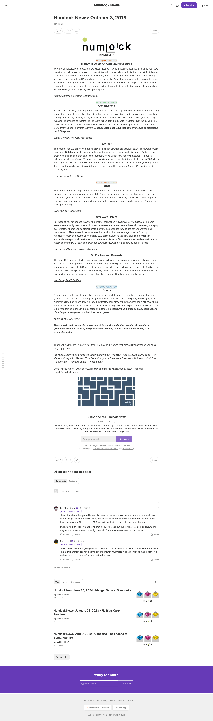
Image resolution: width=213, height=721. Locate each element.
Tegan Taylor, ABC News (67, 319)
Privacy (104, 700)
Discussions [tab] (76, 582)
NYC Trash (151, 358)
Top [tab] (57, 582)
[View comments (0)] (82, 649)
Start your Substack (99, 707)
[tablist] (66, 481)
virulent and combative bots (143, 239)
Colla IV (116, 243)
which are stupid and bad (117, 114)
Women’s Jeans (78, 362)
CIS (74, 243)
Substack (92, 714)
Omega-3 (68, 358)
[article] (106, 596)
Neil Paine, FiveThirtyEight (67, 280)
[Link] (49, 62)
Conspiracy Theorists (108, 358)
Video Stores (96, 362)
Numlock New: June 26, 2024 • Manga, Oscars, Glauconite (92, 590)
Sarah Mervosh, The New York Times (73, 138)
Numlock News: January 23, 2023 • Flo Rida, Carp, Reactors (87, 612)
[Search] (171, 5)
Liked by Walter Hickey (72, 511)
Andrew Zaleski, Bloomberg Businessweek (76, 96)
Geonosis (94, 243)
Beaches (126, 358)
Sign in (204, 5)
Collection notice (125, 700)
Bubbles (138, 358)
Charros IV (105, 243)
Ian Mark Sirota (67, 507)
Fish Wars (61, 362)
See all (59, 657)
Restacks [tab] (73, 481)
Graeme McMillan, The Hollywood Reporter (76, 249)
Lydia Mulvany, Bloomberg (67, 211)
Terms (112, 700)
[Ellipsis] (157, 507)
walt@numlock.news (67, 372)
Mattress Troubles (85, 358)
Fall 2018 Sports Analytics (136, 355)
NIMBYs (116, 355)
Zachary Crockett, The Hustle (69, 176)
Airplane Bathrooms (99, 355)
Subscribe (189, 5)
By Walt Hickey (61, 594)
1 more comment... (63, 567)
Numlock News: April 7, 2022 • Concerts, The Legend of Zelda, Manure (90, 635)
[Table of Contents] (3, 360)
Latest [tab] (65, 582)
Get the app (121, 707)
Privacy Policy (128, 448)
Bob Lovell (65, 541)
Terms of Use (120, 445)
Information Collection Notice (105, 448)
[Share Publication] (177, 5)
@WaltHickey (91, 369)
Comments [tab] (60, 481)
